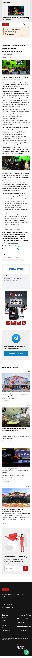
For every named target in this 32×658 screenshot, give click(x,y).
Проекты (16, 260)
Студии (22, 260)
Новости (4, 618)
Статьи (4, 625)
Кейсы (4, 623)
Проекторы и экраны (7, 260)
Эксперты (21, 623)
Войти (23, 630)
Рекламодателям (24, 626)
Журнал (5, 615)
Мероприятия (22, 619)
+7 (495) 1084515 (7, 605)
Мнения (4, 620)
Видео (4, 628)
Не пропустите (13, 243)
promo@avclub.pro (7, 607)
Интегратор (16, 257)
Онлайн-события (24, 615)
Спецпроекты (6, 630)
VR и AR (9, 257)
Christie (4, 257)
